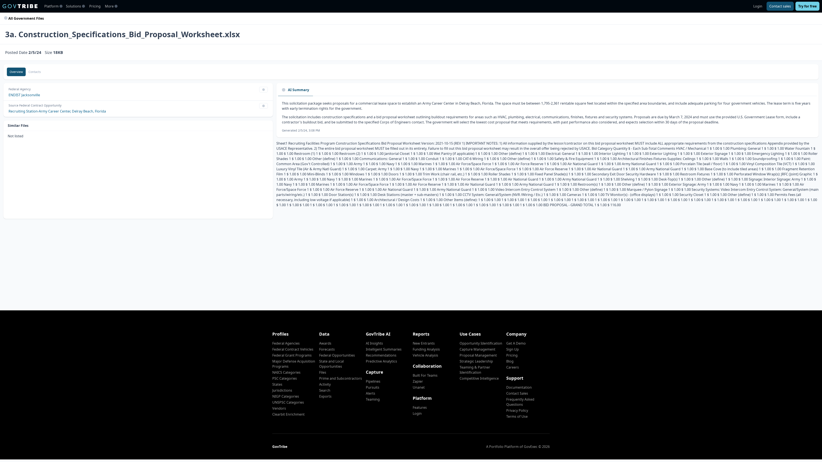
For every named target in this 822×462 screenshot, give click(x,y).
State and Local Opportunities (331, 364)
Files (322, 372)
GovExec (531, 446)
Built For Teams (425, 375)
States (277, 384)
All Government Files (25, 18)
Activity (325, 384)
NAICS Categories (286, 372)
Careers (512, 367)
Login (757, 6)
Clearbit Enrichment (288, 414)
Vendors (279, 408)
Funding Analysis (426, 349)
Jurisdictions (282, 390)
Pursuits (372, 387)
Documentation (519, 387)
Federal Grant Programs (292, 355)
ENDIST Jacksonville (24, 95)
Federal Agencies (286, 343)
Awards (325, 343)
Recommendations (381, 355)
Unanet (419, 387)
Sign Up (512, 349)
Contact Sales (517, 393)
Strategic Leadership (476, 361)
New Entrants (424, 343)
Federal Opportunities (337, 355)
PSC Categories (284, 378)
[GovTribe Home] (20, 6)
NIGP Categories (285, 396)
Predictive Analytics (381, 361)
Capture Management (477, 349)
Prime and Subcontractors (340, 378)
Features (420, 407)
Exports (325, 396)
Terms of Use (517, 416)
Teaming (373, 399)
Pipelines (373, 381)
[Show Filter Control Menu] (263, 89)
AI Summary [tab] (298, 89)
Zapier (418, 381)
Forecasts (327, 349)
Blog (510, 361)
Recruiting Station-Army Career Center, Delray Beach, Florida (57, 111)
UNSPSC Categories (288, 402)
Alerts (370, 393)
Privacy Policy (517, 410)
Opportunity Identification (481, 343)
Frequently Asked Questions (520, 402)
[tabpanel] (547, 117)
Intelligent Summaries (384, 349)
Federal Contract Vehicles (292, 349)
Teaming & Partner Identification (475, 370)
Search (324, 390)
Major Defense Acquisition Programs (293, 364)
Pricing (95, 6)
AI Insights (374, 343)
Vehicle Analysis (425, 355)
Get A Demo (516, 343)
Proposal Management (478, 355)
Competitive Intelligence (479, 378)
